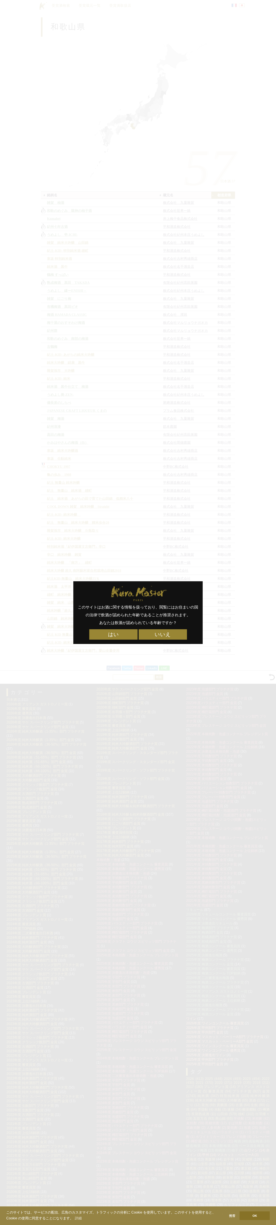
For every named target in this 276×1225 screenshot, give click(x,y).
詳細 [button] (78, 1218)
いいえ (163, 634)
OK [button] (254, 1215)
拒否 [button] (232, 1215)
